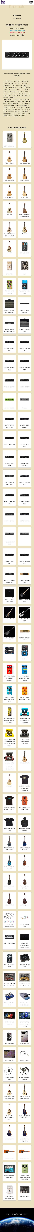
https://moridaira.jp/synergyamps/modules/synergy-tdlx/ (17, 74)
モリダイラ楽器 (19, 28)
